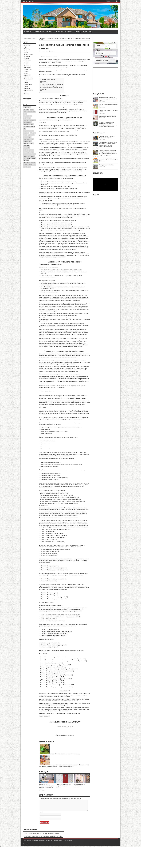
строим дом (26, 160)
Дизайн (26, 52)
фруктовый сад (32, 164)
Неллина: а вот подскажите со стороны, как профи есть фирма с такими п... (43, 836)
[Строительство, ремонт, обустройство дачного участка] (70, 26)
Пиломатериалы (28, 77)
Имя (41, 812)
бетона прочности (31, 111)
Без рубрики (27, 45)
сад (24, 158)
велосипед (26, 120)
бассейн (32, 109)
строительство (27, 162)
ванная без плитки (27, 115)
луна (30, 137)
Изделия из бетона (28, 54)
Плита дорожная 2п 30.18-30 (106, 165)
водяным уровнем (27, 122)
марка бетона (26, 139)
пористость (26, 154)
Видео (91, 32)
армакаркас (26, 109)
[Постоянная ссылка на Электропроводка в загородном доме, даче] (95, 108)
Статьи (26, 86)
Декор (25, 50)
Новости (26, 71)
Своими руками (28, 84)
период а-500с (27, 147)
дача (32, 124)
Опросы (26, 73)
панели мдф (26, 145)
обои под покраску (27, 141)
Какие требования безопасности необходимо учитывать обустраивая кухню (46, 786)
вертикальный (33, 120)
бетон (25, 111)
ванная (25, 113)
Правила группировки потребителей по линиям (52, 84)
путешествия (26, 156)
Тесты (25, 92)
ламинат (25, 137)
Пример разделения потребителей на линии (51, 87)
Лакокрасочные (28, 69)
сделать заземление (31, 158)
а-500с (29, 107)
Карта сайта (31, 1)
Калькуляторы (27, 65)
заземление (26, 132)
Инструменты (50, 32)
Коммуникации (27, 67)
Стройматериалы (39, 32)
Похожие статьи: (45, 90)
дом (24, 128)
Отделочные (27, 75)
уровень (33, 162)
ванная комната (27, 118)
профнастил (32, 154)
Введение (43, 81)
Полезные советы (55, 38)
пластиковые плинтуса (28, 149)
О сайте (25, 1)
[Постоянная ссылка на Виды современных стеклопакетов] (82, 782)
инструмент (32, 132)
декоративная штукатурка (29, 126)
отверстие (26, 143)
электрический (27, 166)
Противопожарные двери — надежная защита (64, 785)
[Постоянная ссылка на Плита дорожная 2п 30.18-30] (95, 168)
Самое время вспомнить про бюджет (49, 86)
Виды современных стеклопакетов (79, 785)
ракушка (32, 156)
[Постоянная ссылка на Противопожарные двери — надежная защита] (64, 782)
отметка (31, 143)
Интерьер (26, 62)
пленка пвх (26, 151)
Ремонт (26, 82)
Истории (26, 63)
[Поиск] (116, 1)
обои (32, 139)
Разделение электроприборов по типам (50, 82)
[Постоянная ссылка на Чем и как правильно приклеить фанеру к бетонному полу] (95, 140)
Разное (85, 32)
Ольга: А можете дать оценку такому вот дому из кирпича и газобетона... (42, 833)
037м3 (25, 107)
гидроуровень (27, 124)
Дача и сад (77, 32)
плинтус (31, 151)
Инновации (68, 32)
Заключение (44, 89)
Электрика (26, 93)
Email (41, 817)
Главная (43, 38)
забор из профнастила (28, 130)
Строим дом (27, 32)
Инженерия (59, 32)
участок (25, 164)
